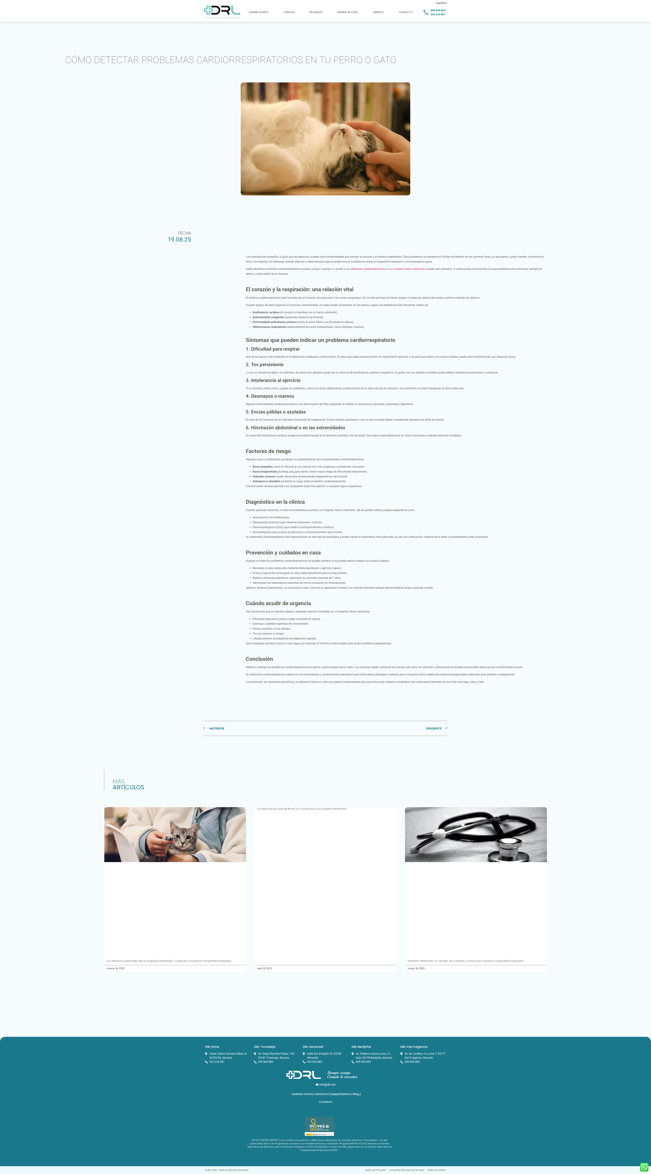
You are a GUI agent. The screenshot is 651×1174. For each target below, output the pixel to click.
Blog (356, 1094)
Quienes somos (258, 12)
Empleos (378, 12)
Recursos (316, 12)
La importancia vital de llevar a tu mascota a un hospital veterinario (302, 809)
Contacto (406, 12)
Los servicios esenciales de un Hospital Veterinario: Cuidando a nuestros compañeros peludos (169, 961)
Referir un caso (348, 12)
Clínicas (288, 12)
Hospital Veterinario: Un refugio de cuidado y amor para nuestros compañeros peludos (465, 961)
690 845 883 (438, 10)
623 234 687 (438, 14)
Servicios (321, 1094)
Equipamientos (340, 1094)
